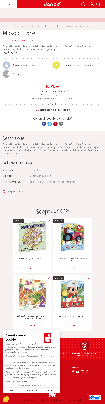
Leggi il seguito (10, 52)
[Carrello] (100, 4)
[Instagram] (82, 372)
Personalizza (31, 390)
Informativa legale (74, 400)
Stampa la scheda (14, 191)
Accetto (50, 390)
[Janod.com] (52, 4)
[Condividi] (44, 124)
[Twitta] (49, 124)
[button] (5, 399)
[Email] (61, 124)
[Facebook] (73, 372)
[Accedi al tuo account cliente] (91, 4)
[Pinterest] (55, 124)
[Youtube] (77, 371)
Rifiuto (12, 390)
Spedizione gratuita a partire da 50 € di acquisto (52, 98)
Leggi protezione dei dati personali (18, 381)
